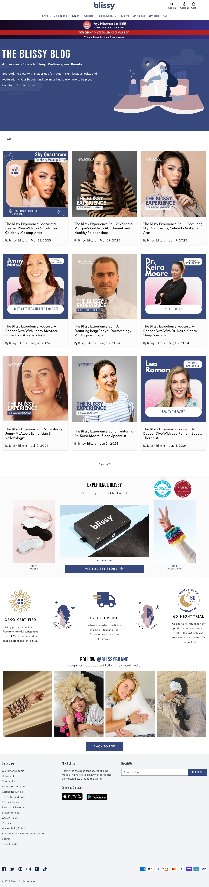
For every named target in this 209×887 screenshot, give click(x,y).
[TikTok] (45, 869)
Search (6, 838)
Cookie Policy (10, 817)
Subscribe (198, 772)
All (9, 139)
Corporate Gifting (12, 791)
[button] (172, 5)
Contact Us (9, 781)
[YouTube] (37, 869)
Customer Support (13, 770)
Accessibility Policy (13, 828)
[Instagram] (28, 869)
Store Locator (10, 844)
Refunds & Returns (13, 807)
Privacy (6, 823)
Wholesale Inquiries (14, 786)
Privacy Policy (10, 802)
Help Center (9, 776)
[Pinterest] (20, 869)
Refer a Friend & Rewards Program (23, 833)
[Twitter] (12, 869)
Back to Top (104, 746)
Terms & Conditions (13, 797)
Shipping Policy (11, 812)
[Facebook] (4, 869)
